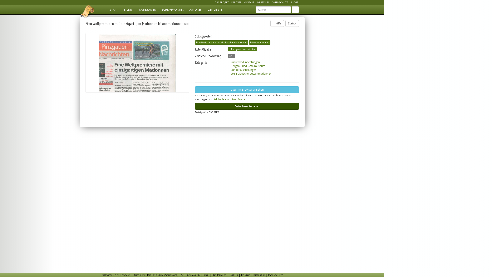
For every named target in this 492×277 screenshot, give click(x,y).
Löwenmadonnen (259, 42)
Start (114, 9)
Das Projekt (222, 2)
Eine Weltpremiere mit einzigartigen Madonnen (221, 42)
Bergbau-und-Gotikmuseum (247, 66)
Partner (236, 2)
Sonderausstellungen (243, 70)
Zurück (292, 23)
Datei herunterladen (247, 106)
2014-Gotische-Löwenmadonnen (251, 73)
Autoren (195, 9)
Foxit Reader (239, 99)
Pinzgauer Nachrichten (243, 49)
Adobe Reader (222, 99)
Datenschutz (280, 2)
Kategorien (147, 9)
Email (206, 275)
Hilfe (278, 23)
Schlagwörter (173, 9)
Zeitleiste (215, 9)
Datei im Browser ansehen (247, 89)
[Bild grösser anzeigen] (137, 63)
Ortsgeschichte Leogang (87, 12)
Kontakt (249, 2)
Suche (294, 2)
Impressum (263, 2)
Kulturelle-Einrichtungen (245, 62)
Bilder (128, 9)
